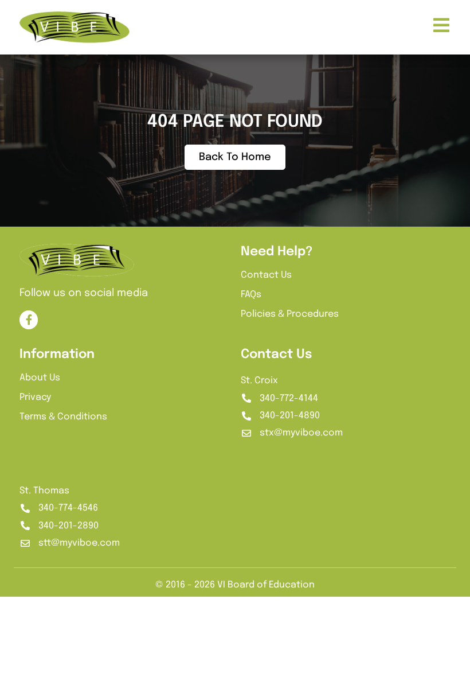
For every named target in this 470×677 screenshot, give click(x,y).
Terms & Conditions (63, 417)
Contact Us (266, 275)
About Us (39, 378)
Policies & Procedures (290, 314)
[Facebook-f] (28, 319)
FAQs (251, 294)
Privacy (35, 397)
